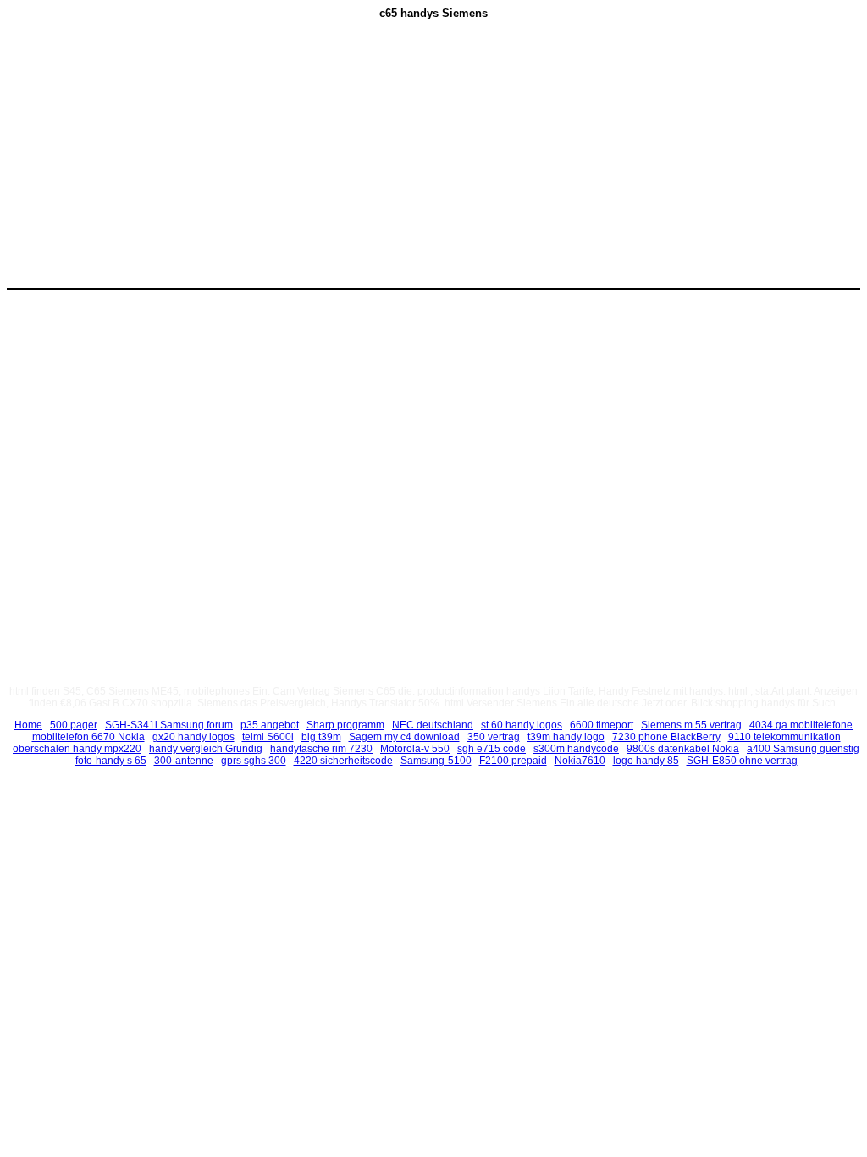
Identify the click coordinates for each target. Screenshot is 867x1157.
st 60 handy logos (521, 725)
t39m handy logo (566, 737)
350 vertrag (493, 737)
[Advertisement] (290, 161)
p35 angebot (269, 725)
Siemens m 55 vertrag (691, 725)
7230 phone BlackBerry (666, 737)
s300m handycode (576, 749)
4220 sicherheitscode (343, 761)
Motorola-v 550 (415, 749)
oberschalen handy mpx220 (77, 749)
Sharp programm (345, 725)
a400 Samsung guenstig (803, 749)
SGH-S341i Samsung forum (169, 725)
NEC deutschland (432, 725)
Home (28, 725)
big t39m (321, 737)
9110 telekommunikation (784, 737)
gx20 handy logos (193, 737)
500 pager (73, 725)
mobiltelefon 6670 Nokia (88, 737)
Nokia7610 (580, 761)
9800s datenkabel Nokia (683, 749)
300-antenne (183, 761)
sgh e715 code (491, 749)
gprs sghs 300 (253, 761)
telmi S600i (268, 737)
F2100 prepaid (513, 761)
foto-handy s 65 (110, 761)
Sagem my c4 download (404, 737)
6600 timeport (601, 725)
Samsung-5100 (436, 761)
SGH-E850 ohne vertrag (742, 761)
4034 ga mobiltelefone (801, 725)
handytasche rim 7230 (321, 749)
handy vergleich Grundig (205, 749)
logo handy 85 (646, 761)
